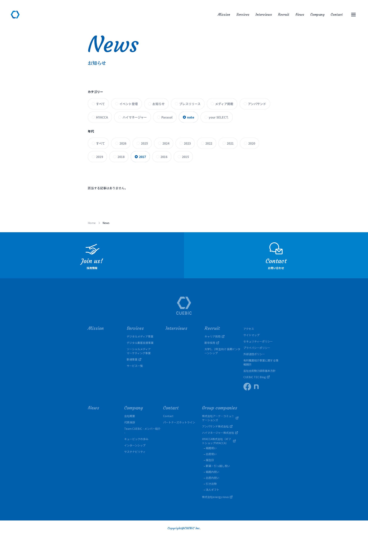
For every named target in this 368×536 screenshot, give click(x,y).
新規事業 (132, 359)
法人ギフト (212, 490)
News (299, 14)
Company (317, 14)
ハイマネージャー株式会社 (218, 433)
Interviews (263, 14)
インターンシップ (134, 445)
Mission (224, 14)
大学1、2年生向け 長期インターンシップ (222, 351)
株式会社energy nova (215, 497)
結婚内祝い (212, 472)
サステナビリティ (134, 452)
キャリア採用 (213, 336)
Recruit (283, 14)
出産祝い (211, 454)
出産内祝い (212, 478)
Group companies (219, 408)
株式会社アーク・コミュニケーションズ (218, 418)
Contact (337, 14)
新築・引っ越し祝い (218, 466)
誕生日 (210, 460)
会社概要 (129, 416)
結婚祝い (211, 448)
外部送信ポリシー (254, 354)
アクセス (248, 329)
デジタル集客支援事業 (140, 343)
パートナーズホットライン (179, 422)
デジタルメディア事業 (140, 336)
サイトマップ (251, 335)
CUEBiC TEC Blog (254, 377)
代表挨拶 (129, 422)
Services (242, 14)
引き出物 (211, 484)
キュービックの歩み (136, 439)
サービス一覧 (135, 366)
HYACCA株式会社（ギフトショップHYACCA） (216, 441)
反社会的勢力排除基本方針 (259, 371)
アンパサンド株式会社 (215, 426)
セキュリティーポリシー (258, 341)
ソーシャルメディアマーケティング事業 (139, 351)
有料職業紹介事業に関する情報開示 (260, 362)
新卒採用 (210, 343)
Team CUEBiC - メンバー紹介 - (142, 431)
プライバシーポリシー (256, 348)
